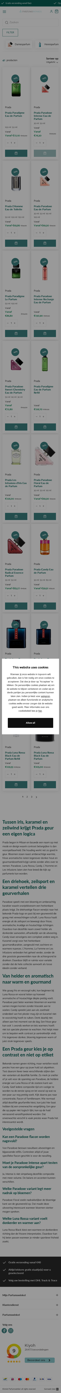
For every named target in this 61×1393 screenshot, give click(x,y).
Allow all (30, 723)
